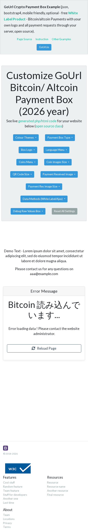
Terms (7, 527)
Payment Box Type (59, 137)
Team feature (11, 490)
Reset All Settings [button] (64, 211)
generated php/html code (37, 121)
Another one (10, 498)
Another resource (57, 490)
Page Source (24, 39)
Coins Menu (26, 162)
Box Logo (27, 149)
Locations (9, 519)
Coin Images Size (56, 162)
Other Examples (61, 39)
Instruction (41, 39)
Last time (8, 502)
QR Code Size (21, 174)
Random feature (12, 486)
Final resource (55, 494)
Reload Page (45, 348)
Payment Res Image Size (43, 186)
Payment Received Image (58, 174)
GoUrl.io (44, 47)
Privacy (7, 523)
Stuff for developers (15, 494)
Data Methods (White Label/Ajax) (43, 198)
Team (6, 515)
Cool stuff (9, 482)
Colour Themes (24, 137)
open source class (49, 126)
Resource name (56, 486)
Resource (52, 482)
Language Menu (55, 149)
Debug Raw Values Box (27, 211)
